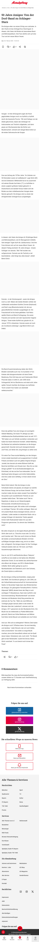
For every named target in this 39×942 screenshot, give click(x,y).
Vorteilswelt (5, 844)
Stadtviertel (5, 794)
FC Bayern (5, 802)
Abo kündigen (6, 913)
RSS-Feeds (5, 832)
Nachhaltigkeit (24, 806)
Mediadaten (23, 863)
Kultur (8, 7)
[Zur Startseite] (19, 4)
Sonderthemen (24, 875)
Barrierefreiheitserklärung (10, 909)
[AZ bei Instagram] (26, 891)
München (4, 790)
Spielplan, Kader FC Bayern (10, 848)
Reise (21, 802)
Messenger (5, 828)
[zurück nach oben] (20, 929)
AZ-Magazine (24, 871)
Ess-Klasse (5, 840)
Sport (21, 790)
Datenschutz (5, 905)
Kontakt (4, 883)
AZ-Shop (22, 867)
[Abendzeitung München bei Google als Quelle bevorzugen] (25, 47)
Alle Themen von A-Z (8, 820)
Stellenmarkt (23, 820)
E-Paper (4, 879)
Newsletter (5, 824)
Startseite (4, 7)
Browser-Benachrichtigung (10, 836)
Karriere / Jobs (6, 867)
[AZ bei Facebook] (21, 891)
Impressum (5, 897)
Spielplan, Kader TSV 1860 (10, 852)
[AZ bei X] (32, 891)
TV (20, 794)
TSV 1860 (5, 806)
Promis (4, 810)
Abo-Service (5, 875)
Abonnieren (5, 871)
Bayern (4, 798)
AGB (3, 901)
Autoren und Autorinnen (9, 863)
